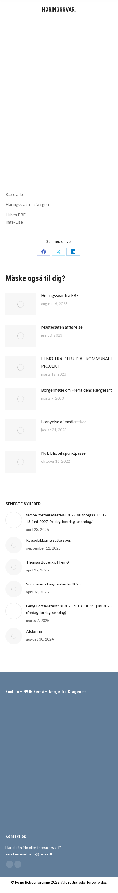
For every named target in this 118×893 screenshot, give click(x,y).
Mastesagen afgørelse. (62, 327)
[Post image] (20, 304)
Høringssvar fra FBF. (60, 295)
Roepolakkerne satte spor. (48, 540)
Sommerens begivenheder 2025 (53, 584)
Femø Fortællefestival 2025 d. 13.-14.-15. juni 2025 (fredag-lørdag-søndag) (69, 609)
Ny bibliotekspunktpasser (64, 453)
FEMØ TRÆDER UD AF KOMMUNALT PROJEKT (77, 362)
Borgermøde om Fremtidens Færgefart (76, 390)
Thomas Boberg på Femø (47, 562)
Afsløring (34, 631)
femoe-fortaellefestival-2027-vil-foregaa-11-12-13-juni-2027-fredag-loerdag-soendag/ (67, 518)
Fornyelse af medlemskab (64, 421)
